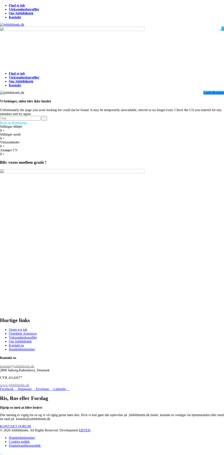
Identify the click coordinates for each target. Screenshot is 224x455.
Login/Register (213, 93)
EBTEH (85, 430)
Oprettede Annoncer (23, 333)
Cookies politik (19, 441)
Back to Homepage (13, 122)
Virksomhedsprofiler (23, 337)
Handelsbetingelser (22, 349)
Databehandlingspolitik (25, 445)
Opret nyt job (18, 329)
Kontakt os (16, 345)
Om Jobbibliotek (20, 341)
